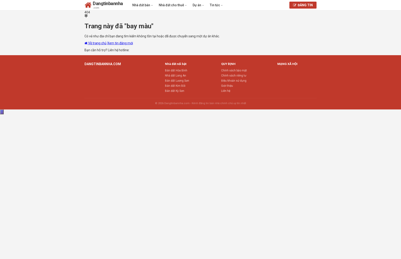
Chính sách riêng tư (233, 75)
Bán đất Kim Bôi (175, 85)
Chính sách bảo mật (234, 70)
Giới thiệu (227, 85)
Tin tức (215, 5)
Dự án (197, 5)
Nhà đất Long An (175, 75)
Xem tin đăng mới (120, 43)
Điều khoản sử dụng (233, 80)
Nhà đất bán (141, 5)
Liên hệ (225, 91)
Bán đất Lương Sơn (177, 80)
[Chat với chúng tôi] (2, 111)
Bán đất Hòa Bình (176, 70)
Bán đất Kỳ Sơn (174, 91)
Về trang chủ (97, 43)
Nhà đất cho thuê (172, 5)
